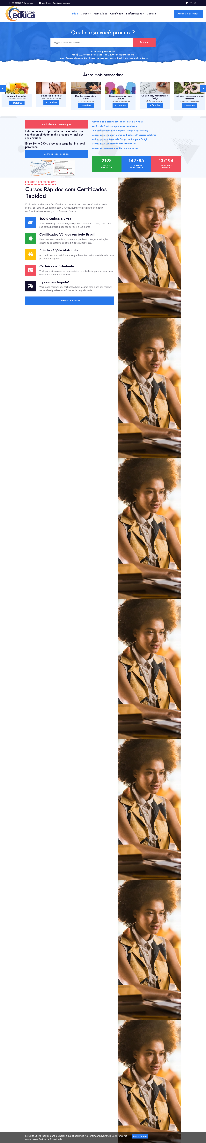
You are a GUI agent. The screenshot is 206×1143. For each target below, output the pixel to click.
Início (75, 13)
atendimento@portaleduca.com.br (56, 3)
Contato (151, 13)
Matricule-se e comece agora (56, 124)
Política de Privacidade (50, 1139)
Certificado (116, 13)
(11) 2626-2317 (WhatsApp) (22, 3)
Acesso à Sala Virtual (188, 13)
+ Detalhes (16, 102)
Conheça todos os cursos (56, 153)
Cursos (85, 13)
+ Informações (134, 13)
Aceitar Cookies (140, 1136)
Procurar (144, 42)
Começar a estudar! (70, 300)
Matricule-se (100, 13)
